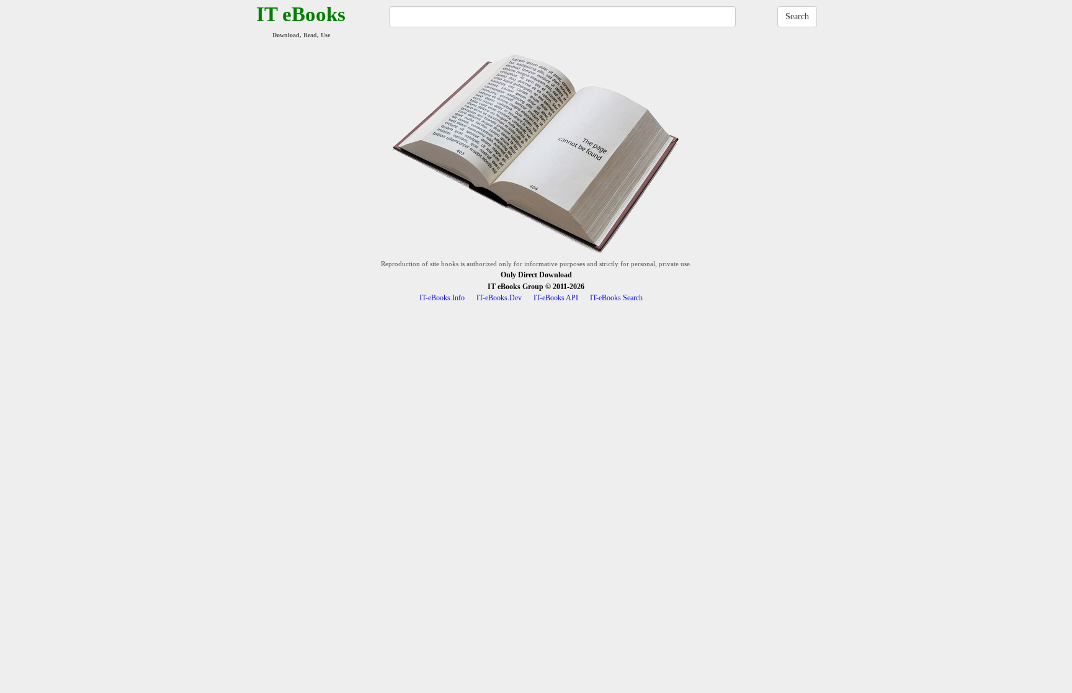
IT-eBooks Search (616, 297)
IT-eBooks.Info (442, 297)
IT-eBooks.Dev (499, 297)
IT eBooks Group (515, 286)
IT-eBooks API (556, 297)
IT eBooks (301, 14)
